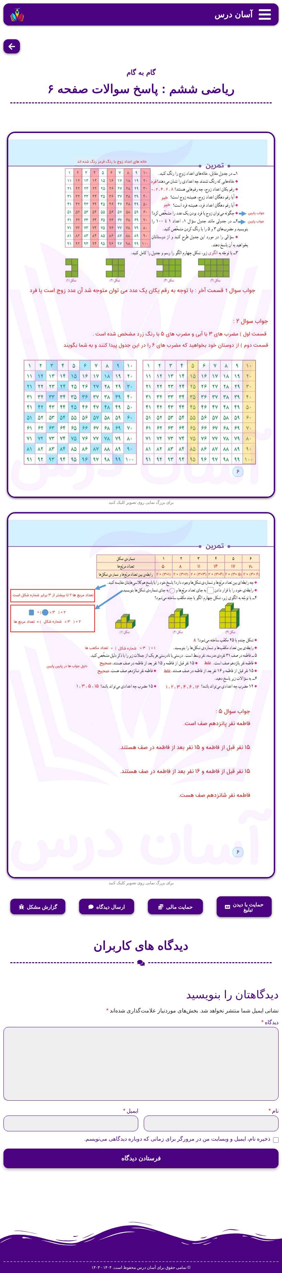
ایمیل (130, 1111)
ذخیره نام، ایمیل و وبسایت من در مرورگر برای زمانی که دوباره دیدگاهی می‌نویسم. (177, 1139)
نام (274, 1111)
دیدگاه (270, 1022)
